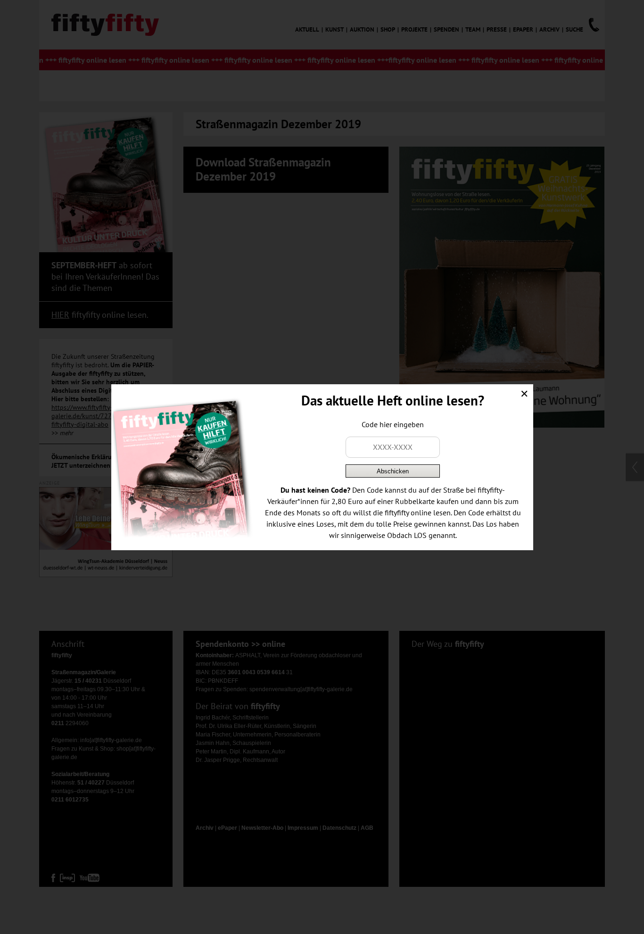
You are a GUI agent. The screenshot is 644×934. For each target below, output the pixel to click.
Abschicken (393, 471)
